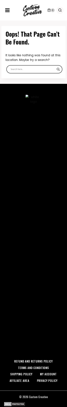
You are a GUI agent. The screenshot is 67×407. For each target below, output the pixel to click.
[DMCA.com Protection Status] (33, 404)
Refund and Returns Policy (33, 361)
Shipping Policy (21, 374)
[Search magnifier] (58, 69)
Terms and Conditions (33, 368)
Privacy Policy (47, 380)
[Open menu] (7, 10)
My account (48, 374)
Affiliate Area (19, 380)
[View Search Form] (60, 10)
